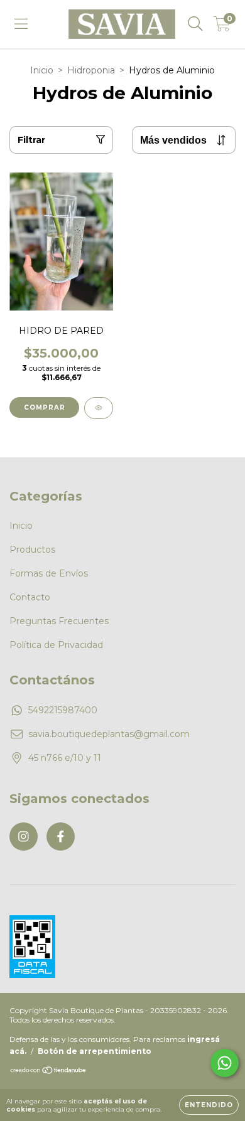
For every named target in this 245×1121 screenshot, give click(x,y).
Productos (32, 549)
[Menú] (21, 24)
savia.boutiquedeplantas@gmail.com (109, 734)
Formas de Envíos (48, 573)
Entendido (209, 1105)
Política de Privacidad (56, 645)
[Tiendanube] (48, 1071)
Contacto (29, 597)
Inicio (41, 70)
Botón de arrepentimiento (94, 1051)
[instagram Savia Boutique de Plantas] (23, 836)
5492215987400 (62, 710)
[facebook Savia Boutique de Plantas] (60, 836)
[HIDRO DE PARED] (98, 408)
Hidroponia (91, 70)
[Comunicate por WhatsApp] (224, 1063)
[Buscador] (195, 24)
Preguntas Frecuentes (59, 621)
